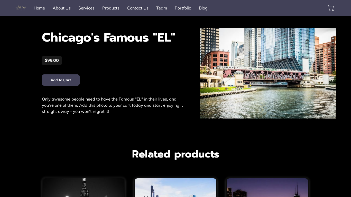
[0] (331, 8)
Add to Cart (61, 80)
